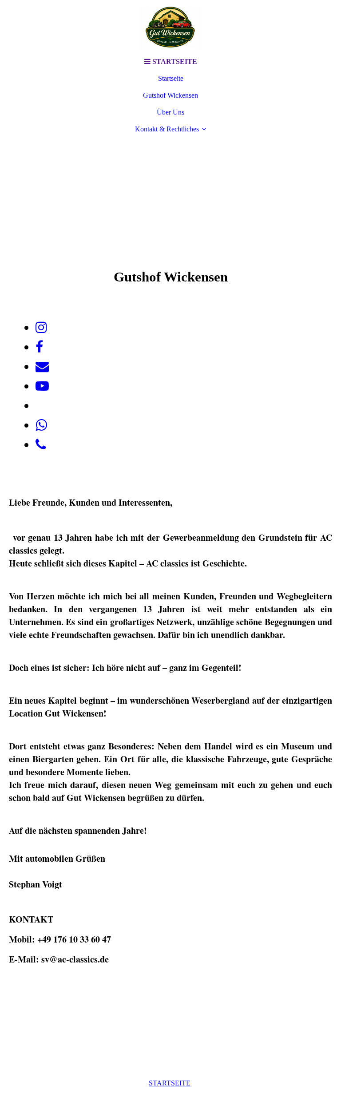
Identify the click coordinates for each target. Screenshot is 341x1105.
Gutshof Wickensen (170, 95)
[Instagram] (41, 327)
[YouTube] (42, 386)
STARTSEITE (169, 1083)
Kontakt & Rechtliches (167, 129)
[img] (170, 26)
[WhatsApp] (41, 425)
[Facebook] (39, 347)
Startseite (170, 78)
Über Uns (170, 112)
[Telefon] (41, 444)
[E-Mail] (42, 366)
